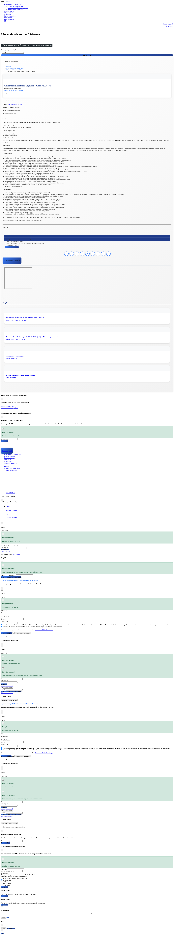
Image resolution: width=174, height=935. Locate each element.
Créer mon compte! (6, 633)
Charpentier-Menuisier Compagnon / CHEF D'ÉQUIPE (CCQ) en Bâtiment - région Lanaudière (32, 337)
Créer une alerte (5, 843)
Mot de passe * (5, 547)
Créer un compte (8, 687)
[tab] (89, 508)
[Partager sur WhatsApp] (98, 254)
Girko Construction (11, 358)
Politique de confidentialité (12, 468)
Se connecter (8, 17)
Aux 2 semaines (7, 883)
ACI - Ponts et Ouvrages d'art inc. (16, 320)
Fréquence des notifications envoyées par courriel (15, 878)
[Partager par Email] (103, 254)
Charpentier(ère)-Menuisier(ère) (15, 356)
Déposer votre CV (9, 11)
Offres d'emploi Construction (12, 4)
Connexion (4, 684)
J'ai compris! (4, 896)
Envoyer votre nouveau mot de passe (11, 577)
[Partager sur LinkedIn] (93, 254)
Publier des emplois (9, 16)
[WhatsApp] (66, 254)
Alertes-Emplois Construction (12, 260)
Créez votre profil (9, 19)
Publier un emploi (9, 458)
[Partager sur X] (87, 254)
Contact (6, 466)
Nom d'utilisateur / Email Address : (11, 546)
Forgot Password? (6, 551)
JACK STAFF (10, 493)
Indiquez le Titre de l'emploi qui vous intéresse (14, 876)
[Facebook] (72, 254)
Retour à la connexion (7, 693)
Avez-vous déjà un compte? (22, 633)
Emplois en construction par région (18, 8)
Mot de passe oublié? (7, 686)
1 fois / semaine (7, 882)
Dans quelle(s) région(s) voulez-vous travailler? (14, 875)
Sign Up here (16, 554)
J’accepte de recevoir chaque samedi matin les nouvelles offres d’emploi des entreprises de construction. (32, 627)
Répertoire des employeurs (15, 9)
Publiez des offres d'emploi (11, 61)
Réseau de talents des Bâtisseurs (15, 70)
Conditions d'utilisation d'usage (44, 630)
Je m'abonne (4, 441)
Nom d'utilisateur (6, 617)
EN (5, 21)
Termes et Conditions (10, 470)
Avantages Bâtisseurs (10, 463)
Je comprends (10, 928)
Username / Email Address (8, 575)
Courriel (3, 619)
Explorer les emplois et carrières (17, 6)
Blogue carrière (8, 13)
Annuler (3, 917)
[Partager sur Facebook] (82, 254)
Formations (7, 14)
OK (8, 917)
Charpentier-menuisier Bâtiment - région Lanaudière (20, 375)
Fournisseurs (8, 461)
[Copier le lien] (77, 254)
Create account (13, 700)
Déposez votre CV (9, 456)
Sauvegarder (4, 887)
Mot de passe (5, 621)
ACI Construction (11, 377)
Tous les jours (7, 880)
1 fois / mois (6, 885)
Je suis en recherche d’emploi (14, 241)
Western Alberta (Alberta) (15, 104)
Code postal (5, 613)
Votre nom (4, 611)
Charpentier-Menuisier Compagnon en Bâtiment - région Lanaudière (25, 317)
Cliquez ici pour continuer (11, 247)
